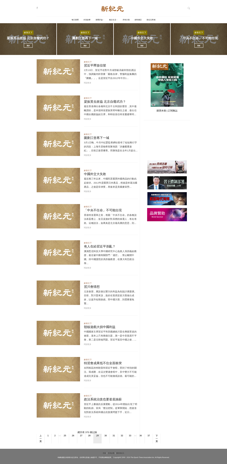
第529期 (73, 415)
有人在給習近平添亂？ (99, 246)
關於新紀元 (120, 453)
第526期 (73, 302)
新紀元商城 (151, 20)
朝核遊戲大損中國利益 (99, 327)
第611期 (73, 379)
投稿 (104, 453)
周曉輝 (45, 153)
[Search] (188, 8)
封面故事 (87, 20)
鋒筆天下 (28, 32)
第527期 (73, 342)
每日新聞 (75, 20)
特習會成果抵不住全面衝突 (103, 363)
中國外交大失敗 (142, 38)
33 (130, 435)
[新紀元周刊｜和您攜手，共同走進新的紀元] (112, 8)
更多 (28, 46)
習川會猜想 (92, 286)
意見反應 (111, 453)
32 (122, 435)
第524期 (73, 226)
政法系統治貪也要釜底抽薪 (103, 399)
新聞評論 (99, 20)
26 (73, 435)
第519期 (73, 81)
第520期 (73, 117)
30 (105, 435)
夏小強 (45, 81)
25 (65, 435)
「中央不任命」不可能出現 (199, 38)
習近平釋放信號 (95, 65)
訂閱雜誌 (172, 110)
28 (89, 435)
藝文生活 (112, 20)
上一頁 (41, 438)
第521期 (73, 153)
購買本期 (161, 110)
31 (114, 435)
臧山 (44, 117)
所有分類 (126, 20)
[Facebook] (37, 7)
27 (81, 435)
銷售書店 (138, 20)
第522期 (73, 190)
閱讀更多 (87, 83)
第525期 (73, 262)
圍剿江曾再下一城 (85, 38)
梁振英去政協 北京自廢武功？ (28, 38)
